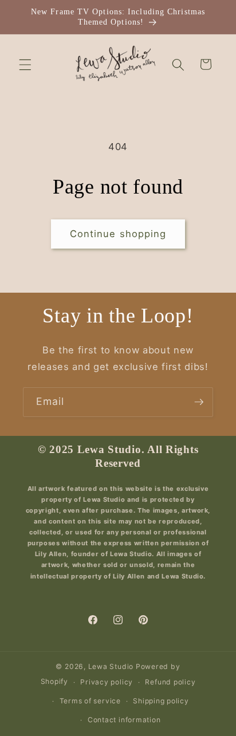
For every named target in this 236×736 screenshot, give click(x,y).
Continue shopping (118, 233)
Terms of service (90, 700)
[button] (25, 64)
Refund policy (170, 682)
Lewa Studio (110, 666)
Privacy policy (106, 682)
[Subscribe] (199, 402)
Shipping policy (161, 700)
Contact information (124, 719)
